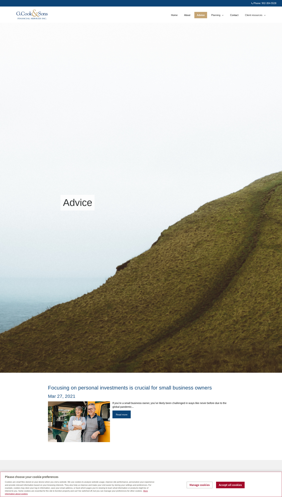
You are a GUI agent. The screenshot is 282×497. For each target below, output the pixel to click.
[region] (141, 484)
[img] (141, 186)
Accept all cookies (230, 485)
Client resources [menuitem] (253, 16)
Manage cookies (199, 485)
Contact (234, 15)
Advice (201, 15)
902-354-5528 (269, 3)
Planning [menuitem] (216, 16)
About (187, 15)
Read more (121, 414)
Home (174, 15)
